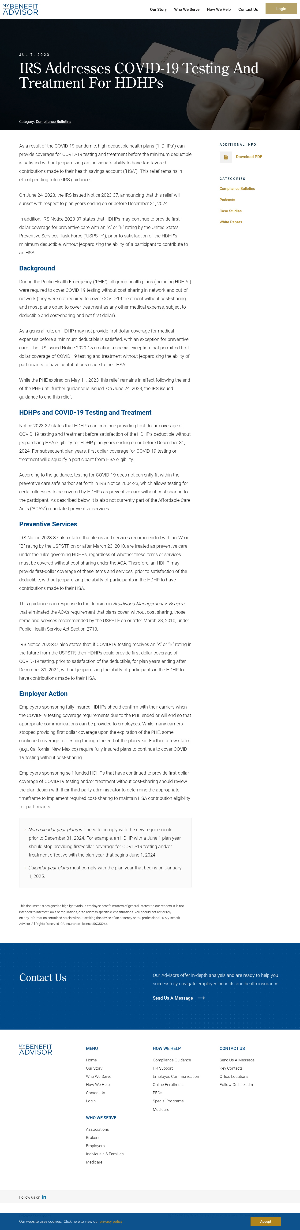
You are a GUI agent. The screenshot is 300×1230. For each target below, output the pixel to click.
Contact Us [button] (248, 9)
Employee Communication (176, 1076)
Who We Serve (98, 1076)
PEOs (157, 1092)
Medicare (94, 1162)
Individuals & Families (105, 1153)
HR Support (163, 1068)
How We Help (98, 1084)
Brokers (93, 1137)
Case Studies (231, 210)
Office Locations (234, 1076)
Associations (97, 1129)
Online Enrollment (168, 1084)
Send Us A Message (237, 1060)
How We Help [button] (219, 9)
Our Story (94, 1068)
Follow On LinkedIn (236, 1084)
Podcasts (227, 199)
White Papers (231, 221)
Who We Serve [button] (186, 9)
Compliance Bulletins (53, 121)
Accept (265, 1221)
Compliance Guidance (172, 1060)
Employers (95, 1145)
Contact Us (95, 1092)
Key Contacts (231, 1068)
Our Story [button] (158, 9)
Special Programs (168, 1101)
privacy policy (111, 1221)
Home (91, 1060)
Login (281, 8)
